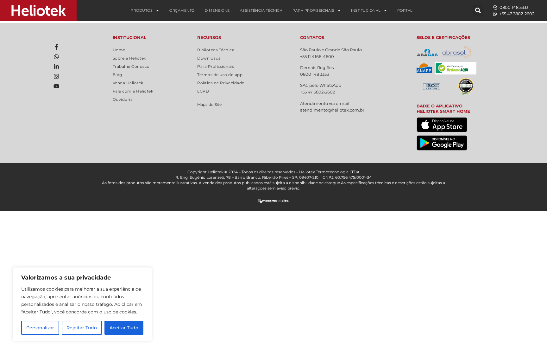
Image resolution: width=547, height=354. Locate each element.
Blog (117, 74)
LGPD (203, 91)
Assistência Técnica (261, 10)
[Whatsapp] (56, 56)
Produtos (142, 10)
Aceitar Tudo (124, 328)
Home (119, 50)
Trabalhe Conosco (131, 66)
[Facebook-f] (56, 47)
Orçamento (182, 10)
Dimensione (217, 10)
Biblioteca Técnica (215, 50)
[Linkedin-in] (56, 66)
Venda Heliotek (128, 82)
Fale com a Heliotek (133, 91)
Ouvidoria (123, 99)
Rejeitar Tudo (81, 328)
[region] (82, 304)
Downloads (209, 58)
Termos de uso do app (219, 74)
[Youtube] (56, 86)
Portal (404, 10)
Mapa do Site (209, 104)
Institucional (365, 10)
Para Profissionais (313, 10)
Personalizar (40, 328)
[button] (478, 10)
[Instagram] (56, 76)
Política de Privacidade (220, 82)
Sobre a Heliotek (129, 58)
